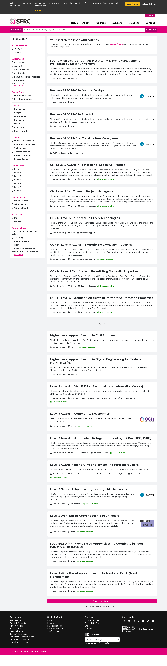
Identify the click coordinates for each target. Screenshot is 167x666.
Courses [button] (101, 23)
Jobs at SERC (16, 629)
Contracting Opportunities (22, 637)
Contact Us (90, 629)
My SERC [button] (133, 23)
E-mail (50, 620)
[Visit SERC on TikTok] (148, 621)
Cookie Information (93, 620)
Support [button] (117, 23)
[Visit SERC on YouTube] (143, 621)
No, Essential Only (148, 4)
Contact (150, 23)
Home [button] (74, 23)
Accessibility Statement (95, 623)
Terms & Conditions (18, 634)
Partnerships (15, 620)
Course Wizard (116, 44)
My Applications (54, 626)
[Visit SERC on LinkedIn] (139, 621)
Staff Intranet (53, 631)
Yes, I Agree (132, 4)
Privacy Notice (16, 626)
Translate (105, 643)
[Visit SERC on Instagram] (134, 621)
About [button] (86, 23)
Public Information (18, 623)
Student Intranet (55, 629)
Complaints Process (19, 642)
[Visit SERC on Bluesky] (153, 621)
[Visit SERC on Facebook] (124, 621)
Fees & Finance (16, 631)
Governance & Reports (20, 639)
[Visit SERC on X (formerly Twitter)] (129, 621)
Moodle (50, 623)
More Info (39, 10)
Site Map (89, 626)
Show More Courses (102, 601)
